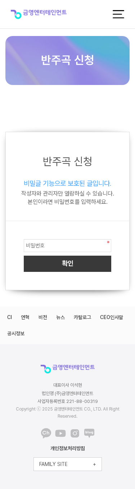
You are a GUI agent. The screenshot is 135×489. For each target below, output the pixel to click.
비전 (43, 317)
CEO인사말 (111, 317)
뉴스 (60, 317)
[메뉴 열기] (118, 14)
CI (9, 317)
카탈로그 (82, 317)
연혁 (25, 317)
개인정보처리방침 (67, 448)
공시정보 (15, 333)
